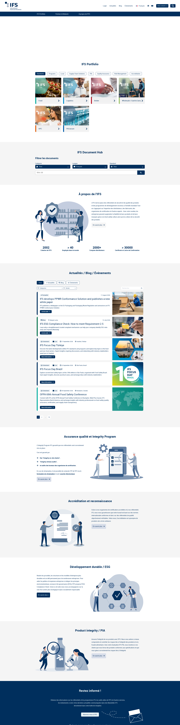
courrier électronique (67, 474)
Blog (120, 6)
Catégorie (38, 163)
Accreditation (135, 74)
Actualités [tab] (51, 283)
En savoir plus (97, 225)
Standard (113, 163)
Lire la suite (44, 311)
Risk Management (120, 74)
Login (105, 6)
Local (62, 74)
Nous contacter (162, 6)
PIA (91, 74)
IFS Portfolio (41, 14)
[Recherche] (141, 172)
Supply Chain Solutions (77, 74)
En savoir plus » (43, 595)
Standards (40, 74)
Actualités (113, 6)
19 (49, 417)
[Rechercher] (141, 288)
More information (46, 357)
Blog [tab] (62, 283)
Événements (129, 6)
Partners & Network (62, 14)
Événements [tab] (74, 283)
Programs (52, 74)
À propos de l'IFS (84, 14)
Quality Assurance (103, 74)
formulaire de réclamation (46, 474)
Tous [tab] (40, 283)
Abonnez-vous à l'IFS (90, 714)
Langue (74, 163)
